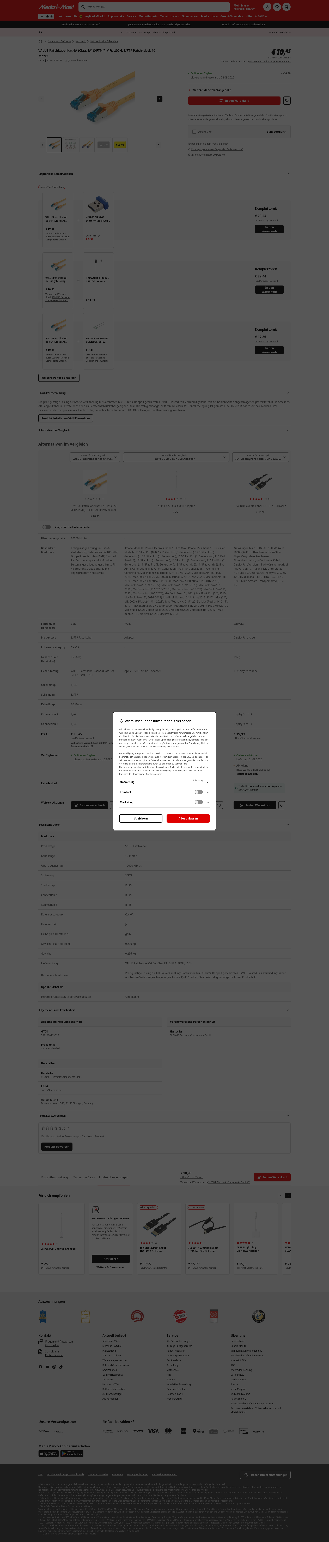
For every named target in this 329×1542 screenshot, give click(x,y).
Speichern (141, 818)
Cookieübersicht (154, 774)
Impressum (138, 774)
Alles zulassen (188, 818)
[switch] (199, 792)
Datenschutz (125, 774)
